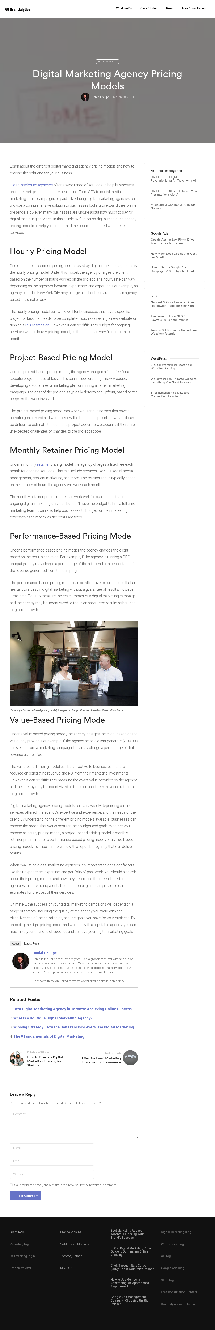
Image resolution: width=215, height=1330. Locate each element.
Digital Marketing (107, 62)
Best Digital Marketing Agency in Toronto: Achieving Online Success (72, 1009)
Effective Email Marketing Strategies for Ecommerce (101, 1060)
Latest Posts (32, 943)
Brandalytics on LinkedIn (178, 1304)
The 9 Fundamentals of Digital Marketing (48, 1036)
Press (170, 8)
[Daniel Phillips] (20, 961)
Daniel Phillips (101, 97)
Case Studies (149, 8)
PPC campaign (37, 325)
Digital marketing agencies (31, 185)
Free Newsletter (20, 1268)
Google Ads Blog (173, 1268)
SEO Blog (167, 1280)
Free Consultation (194, 8)
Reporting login (20, 1244)
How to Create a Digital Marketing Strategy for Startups (45, 1061)
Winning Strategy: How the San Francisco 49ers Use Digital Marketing (73, 1027)
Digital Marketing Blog (176, 1232)
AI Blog (166, 1256)
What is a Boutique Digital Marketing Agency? (52, 1018)
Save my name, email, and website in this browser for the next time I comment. (65, 1185)
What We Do (124, 8)
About (15, 943)
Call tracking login (22, 1256)
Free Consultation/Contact (179, 1292)
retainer (43, 464)
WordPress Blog (172, 1244)
